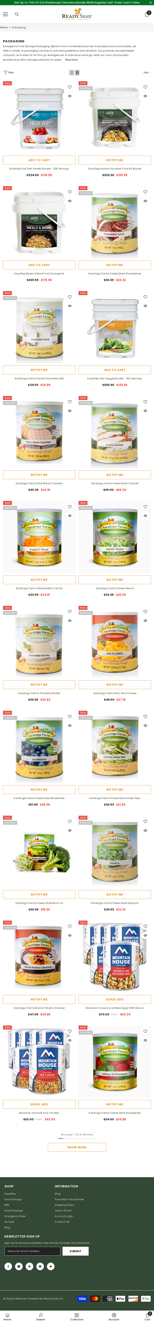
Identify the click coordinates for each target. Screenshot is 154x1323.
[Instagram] (19, 1266)
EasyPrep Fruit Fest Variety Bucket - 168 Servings (39, 168)
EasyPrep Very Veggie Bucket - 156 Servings (114, 378)
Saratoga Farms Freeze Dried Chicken (115, 483)
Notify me (114, 160)
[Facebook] (8, 1266)
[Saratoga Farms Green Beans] (115, 537)
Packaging (19, 27)
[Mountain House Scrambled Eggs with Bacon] (115, 957)
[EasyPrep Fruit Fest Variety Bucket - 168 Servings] (39, 117)
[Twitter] (51, 1266)
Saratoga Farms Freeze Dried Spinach (115, 903)
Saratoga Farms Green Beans (115, 588)
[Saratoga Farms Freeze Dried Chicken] (115, 432)
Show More (77, 1147)
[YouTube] (40, 1266)
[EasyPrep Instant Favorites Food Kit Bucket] (115, 117)
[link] (40, 1316)
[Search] (16, 14)
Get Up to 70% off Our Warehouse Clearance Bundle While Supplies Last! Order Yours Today (77, 2)
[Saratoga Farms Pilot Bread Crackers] (39, 432)
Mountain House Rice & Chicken (39, 1113)
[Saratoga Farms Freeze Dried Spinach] (115, 852)
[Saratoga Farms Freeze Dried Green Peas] (115, 747)
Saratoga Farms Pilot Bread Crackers (39, 483)
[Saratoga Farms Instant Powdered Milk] (39, 327)
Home (3, 27)
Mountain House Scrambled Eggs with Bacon (115, 1008)
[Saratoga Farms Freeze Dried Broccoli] (39, 852)
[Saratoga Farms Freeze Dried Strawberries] (115, 222)
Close (150, 2)
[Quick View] (69, 96)
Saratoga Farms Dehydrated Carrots (39, 588)
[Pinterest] (29, 1266)
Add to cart (39, 160)
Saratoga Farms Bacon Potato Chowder (39, 1008)
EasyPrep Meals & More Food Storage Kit (39, 273)
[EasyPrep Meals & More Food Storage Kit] (39, 222)
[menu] (5, 14)
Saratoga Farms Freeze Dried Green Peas (114, 798)
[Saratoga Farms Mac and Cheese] (115, 642)
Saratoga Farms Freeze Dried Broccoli (39, 903)
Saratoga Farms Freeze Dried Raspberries (115, 1113)
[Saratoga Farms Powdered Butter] (39, 642)
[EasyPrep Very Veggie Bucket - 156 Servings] (115, 327)
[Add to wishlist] (69, 86)
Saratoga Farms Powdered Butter (39, 693)
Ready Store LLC (53, 1298)
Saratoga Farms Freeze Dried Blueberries (39, 798)
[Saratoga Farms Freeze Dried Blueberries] (39, 747)
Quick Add (115, 999)
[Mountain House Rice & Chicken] (39, 1062)
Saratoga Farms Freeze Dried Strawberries (114, 273)
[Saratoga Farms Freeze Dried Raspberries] (115, 1062)
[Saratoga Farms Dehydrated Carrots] (39, 537)
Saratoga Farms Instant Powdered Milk (39, 378)
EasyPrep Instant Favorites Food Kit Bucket (114, 168)
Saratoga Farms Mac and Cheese (115, 693)
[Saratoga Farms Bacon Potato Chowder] (39, 957)
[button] (71, 72)
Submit (76, 1251)
